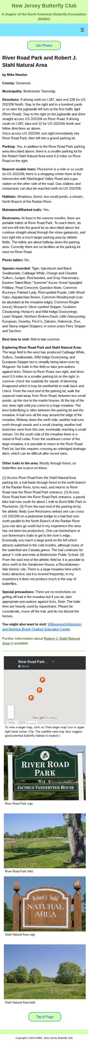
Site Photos (44, 45)
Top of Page (44, 1017)
